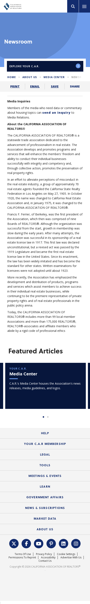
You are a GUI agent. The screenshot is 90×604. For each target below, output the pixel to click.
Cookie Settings (66, 554)
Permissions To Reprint (22, 557)
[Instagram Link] (76, 543)
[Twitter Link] (14, 543)
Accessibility (48, 557)
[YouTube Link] (39, 543)
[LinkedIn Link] (63, 543)
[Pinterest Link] (51, 543)
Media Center (54, 77)
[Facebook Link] (26, 543)
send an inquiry (56, 113)
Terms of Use (23, 554)
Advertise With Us (70, 557)
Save (55, 86)
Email (35, 86)
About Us (29, 77)
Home (11, 77)
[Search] (73, 6)
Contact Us (45, 561)
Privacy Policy (44, 554)
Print (15, 86)
